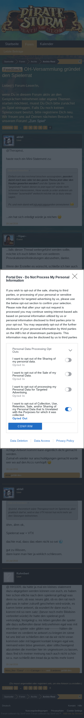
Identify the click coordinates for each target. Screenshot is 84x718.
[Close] (76, 277)
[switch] (68, 360)
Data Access (42, 440)
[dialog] (42, 359)
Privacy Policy (65, 440)
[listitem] (42, 350)
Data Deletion (19, 440)
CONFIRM (25, 426)
